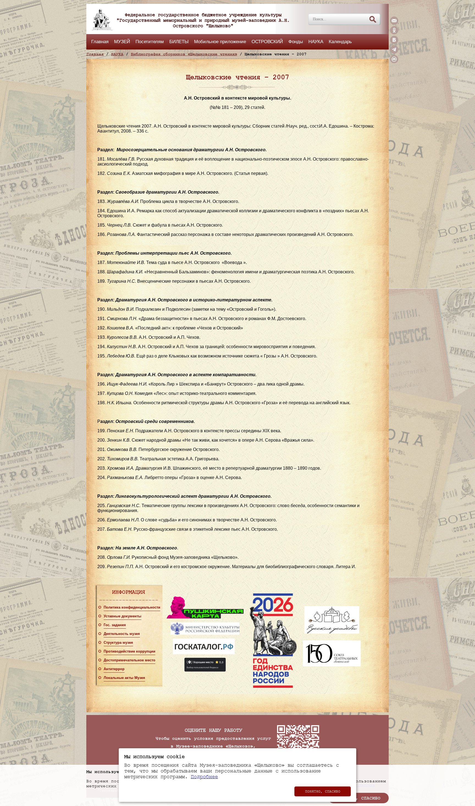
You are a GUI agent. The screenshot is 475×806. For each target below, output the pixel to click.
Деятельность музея (122, 634)
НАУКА (315, 41)
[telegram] (394, 52)
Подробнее (204, 777)
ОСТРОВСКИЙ (267, 41)
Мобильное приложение (220, 41)
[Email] (394, 23)
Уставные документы (122, 616)
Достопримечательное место (129, 660)
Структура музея (118, 643)
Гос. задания (115, 625)
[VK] (394, 42)
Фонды (295, 41)
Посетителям (150, 41)
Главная (100, 41)
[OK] (394, 33)
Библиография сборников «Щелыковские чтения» (184, 54)
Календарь (340, 41)
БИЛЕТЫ (179, 41)
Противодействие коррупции (129, 651)
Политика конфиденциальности (132, 607)
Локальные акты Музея (124, 678)
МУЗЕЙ (122, 41)
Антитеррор (114, 669)
